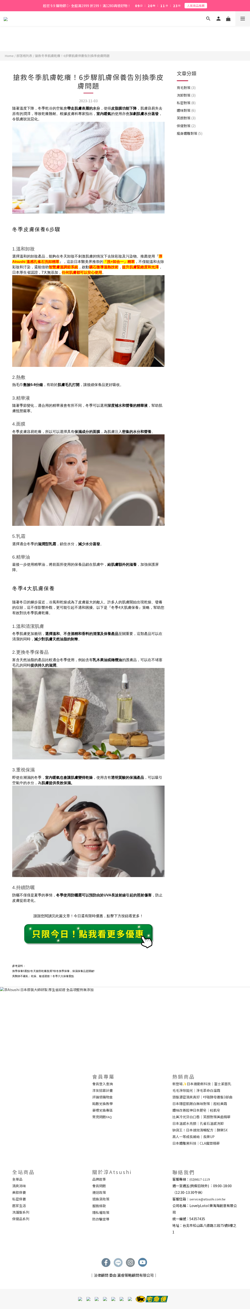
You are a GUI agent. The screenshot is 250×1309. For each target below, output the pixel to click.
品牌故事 (99, 1179)
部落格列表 (24, 55)
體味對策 (186, 110)
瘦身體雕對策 (189, 133)
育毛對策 (186, 87)
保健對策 (186, 125)
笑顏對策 (186, 117)
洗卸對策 (186, 95)
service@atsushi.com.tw (207, 1199)
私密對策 (186, 102)
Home (9, 55)
